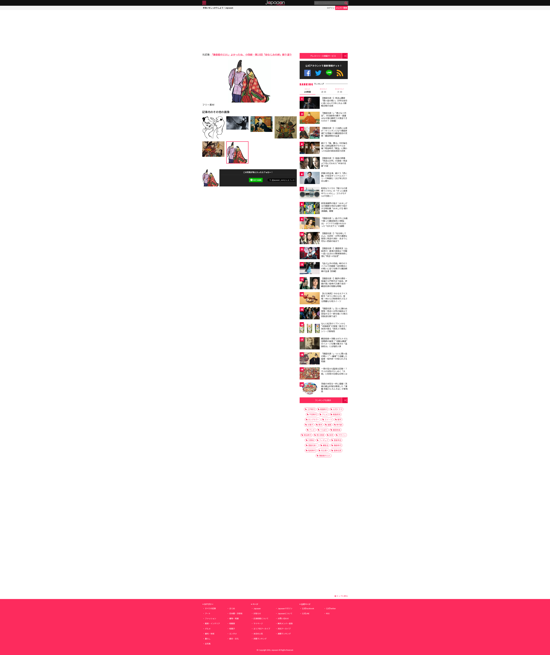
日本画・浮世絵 (235, 613)
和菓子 (232, 628)
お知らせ (257, 613)
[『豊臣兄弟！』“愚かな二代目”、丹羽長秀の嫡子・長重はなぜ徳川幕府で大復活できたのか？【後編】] (310, 118)
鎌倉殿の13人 (324, 455)
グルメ (208, 628)
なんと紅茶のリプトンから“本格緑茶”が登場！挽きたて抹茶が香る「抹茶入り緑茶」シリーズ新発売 (334, 327)
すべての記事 (210, 608)
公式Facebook (307, 73)
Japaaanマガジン (285, 608)
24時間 (307, 90)
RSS (340, 73)
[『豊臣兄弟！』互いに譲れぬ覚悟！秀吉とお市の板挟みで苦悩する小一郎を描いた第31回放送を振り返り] (310, 313)
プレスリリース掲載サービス (323, 55)
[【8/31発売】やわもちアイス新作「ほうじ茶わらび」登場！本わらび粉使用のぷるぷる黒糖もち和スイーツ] (310, 298)
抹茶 (331, 435)
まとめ (232, 608)
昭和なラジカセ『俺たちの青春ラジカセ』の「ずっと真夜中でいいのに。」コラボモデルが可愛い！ (334, 192)
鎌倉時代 (337, 445)
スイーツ (328, 419)
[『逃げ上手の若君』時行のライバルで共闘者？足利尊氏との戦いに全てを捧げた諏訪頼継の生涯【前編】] (310, 268)
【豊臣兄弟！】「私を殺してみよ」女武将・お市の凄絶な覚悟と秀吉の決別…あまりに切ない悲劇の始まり (334, 237)
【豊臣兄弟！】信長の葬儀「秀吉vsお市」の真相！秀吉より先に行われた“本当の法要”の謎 (334, 162)
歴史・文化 (234, 638)
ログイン (330, 7)
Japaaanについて (285, 613)
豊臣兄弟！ (313, 445)
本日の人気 (258, 633)
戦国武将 (336, 414)
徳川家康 (320, 435)
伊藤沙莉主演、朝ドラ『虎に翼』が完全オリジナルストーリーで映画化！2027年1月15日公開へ (334, 177)
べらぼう (324, 429)
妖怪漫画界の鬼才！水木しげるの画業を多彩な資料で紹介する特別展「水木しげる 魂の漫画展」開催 (334, 207)
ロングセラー (313, 419)
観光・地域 (209, 633)
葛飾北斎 (337, 450)
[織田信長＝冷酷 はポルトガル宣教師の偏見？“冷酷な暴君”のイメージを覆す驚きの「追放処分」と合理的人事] (310, 343)
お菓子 (310, 424)
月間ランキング (260, 638)
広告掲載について (261, 618)
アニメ (325, 414)
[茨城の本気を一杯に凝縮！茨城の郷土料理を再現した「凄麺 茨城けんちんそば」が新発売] (310, 388)
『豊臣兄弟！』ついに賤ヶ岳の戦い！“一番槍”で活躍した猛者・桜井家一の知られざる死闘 (334, 357)
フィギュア (323, 440)
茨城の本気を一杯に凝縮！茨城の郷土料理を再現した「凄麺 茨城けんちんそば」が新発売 (334, 387)
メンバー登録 (341, 7)
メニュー (204, 3)
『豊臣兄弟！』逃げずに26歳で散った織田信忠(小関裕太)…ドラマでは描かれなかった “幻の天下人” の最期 (334, 222)
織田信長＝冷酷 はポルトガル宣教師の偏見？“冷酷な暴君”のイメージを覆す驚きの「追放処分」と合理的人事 (334, 342)
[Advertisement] (225, 31)
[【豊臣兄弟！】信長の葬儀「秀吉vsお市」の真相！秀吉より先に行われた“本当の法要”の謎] (310, 163)
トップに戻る (342, 596)
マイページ (258, 623)
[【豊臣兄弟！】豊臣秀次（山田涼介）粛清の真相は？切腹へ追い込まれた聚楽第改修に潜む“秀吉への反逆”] (310, 253)
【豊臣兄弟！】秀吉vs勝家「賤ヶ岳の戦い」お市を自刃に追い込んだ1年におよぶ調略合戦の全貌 (334, 101)
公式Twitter (318, 73)
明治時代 (307, 435)
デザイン (342, 435)
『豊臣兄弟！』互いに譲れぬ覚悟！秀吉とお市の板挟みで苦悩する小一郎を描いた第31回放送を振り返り (334, 312)
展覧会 (325, 445)
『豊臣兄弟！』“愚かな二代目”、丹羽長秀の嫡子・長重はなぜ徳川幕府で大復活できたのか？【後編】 (334, 116)
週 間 (323, 90)
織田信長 (336, 429)
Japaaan (275, 2)
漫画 (329, 424)
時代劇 (339, 424)
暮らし (208, 638)
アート (207, 613)
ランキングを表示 (323, 400)
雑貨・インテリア (212, 623)
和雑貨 (232, 623)
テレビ (312, 429)
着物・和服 (234, 618)
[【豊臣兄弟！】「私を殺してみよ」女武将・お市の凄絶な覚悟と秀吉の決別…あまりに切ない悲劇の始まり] (310, 238)
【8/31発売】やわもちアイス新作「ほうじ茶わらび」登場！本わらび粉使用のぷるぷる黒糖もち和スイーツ (334, 297)
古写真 (208, 643)
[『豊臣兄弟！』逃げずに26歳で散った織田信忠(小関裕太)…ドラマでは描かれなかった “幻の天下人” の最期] (310, 223)
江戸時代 (311, 409)
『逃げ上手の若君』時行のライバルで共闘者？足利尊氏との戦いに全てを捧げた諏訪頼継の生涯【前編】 (334, 267)
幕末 (320, 424)
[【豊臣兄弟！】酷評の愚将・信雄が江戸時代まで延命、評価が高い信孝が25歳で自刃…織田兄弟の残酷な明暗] (310, 283)
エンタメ (233, 633)
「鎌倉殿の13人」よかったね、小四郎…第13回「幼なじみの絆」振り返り (251, 54)
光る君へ (324, 450)
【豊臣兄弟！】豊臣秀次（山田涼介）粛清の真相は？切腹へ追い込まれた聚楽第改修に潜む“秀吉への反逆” (334, 252)
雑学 (339, 419)
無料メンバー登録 (285, 623)
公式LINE (329, 73)
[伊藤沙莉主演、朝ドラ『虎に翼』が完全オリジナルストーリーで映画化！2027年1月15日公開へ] (310, 178)
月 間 (339, 90)
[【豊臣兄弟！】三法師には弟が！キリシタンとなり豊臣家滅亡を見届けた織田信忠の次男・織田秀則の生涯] (310, 133)
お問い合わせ (283, 618)
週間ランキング (284, 633)
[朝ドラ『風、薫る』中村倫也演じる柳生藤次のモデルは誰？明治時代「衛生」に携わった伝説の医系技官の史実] (310, 148)
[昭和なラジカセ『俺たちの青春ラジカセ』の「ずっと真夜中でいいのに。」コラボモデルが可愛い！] (310, 193)
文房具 (311, 440)
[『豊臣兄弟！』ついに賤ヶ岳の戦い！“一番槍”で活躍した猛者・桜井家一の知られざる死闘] (310, 358)
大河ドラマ (337, 409)
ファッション (210, 618)
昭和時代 (312, 450)
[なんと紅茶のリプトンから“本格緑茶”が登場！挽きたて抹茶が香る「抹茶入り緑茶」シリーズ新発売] (310, 328)
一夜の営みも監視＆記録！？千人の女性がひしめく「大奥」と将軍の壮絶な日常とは (334, 371)
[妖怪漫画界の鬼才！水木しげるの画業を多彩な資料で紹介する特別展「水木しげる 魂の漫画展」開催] (310, 208)
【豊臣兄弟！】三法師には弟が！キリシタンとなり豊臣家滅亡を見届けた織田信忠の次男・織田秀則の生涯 (334, 131)
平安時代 (313, 414)
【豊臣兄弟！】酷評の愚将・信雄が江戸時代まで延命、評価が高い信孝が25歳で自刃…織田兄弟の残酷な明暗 (334, 282)
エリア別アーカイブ (262, 628)
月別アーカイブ (284, 628)
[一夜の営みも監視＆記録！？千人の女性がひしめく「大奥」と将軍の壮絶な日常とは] (310, 373)
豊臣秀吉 (337, 440)
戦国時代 (324, 409)
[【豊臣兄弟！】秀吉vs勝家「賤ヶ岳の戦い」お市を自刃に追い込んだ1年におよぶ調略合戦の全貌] (310, 103)
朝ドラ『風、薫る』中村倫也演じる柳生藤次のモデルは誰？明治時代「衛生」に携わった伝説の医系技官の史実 (334, 146)
